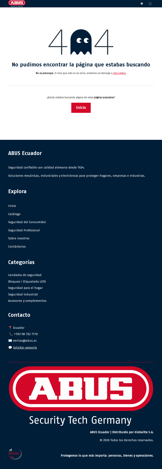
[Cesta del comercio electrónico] (141, 3)
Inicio (81, 107)
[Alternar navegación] (150, 3)
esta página (119, 73)
